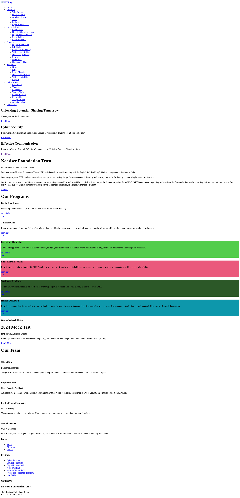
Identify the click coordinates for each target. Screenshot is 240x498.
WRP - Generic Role (21, 52)
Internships (17, 89)
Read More (6, 121)
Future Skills (17, 29)
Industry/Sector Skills (16, 470)
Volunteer (16, 87)
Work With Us (18, 92)
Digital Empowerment (22, 34)
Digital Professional (15, 465)
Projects (15, 79)
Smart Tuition (18, 37)
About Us (11, 9)
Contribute (17, 84)
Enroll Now (6, 343)
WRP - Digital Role (20, 54)
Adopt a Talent (18, 99)
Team (14, 19)
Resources (11, 64)
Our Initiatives (13, 27)
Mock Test (17, 59)
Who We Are (18, 12)
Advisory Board (19, 17)
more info (5, 215)
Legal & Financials (20, 24)
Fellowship (17, 97)
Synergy (16, 57)
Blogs (14, 69)
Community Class (20, 62)
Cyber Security (13, 460)
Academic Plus (13, 468)
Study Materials (19, 72)
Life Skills (16, 47)
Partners (15, 22)
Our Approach (18, 14)
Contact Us (12, 104)
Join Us (4, 189)
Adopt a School (19, 102)
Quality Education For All (23, 32)
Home (9, 7)
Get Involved (12, 82)
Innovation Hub (19, 39)
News (14, 67)
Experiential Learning (21, 49)
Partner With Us (19, 94)
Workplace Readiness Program (20, 473)
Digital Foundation (20, 44)
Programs (11, 42)
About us (11, 447)
